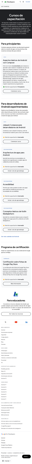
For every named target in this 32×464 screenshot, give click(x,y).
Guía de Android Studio (6, 405)
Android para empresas (6, 332)
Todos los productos (6, 447)
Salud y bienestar (5, 355)
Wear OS (3, 371)
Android (3, 330)
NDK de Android (5, 415)
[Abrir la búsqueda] (20, 2)
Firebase (3, 442)
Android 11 (3, 399)
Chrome (3, 440)
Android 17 (3, 384)
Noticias (3, 339)
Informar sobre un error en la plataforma (10, 421)
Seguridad (3, 334)
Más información (16, 283)
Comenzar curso (16, 91)
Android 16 (3, 387)
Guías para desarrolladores (7, 407)
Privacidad (3, 360)
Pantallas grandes (5, 369)
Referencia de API (5, 410)
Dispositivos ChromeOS (6, 373)
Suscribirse (27, 456)
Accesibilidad (8, 184)
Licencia (10, 453)
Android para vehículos (6, 376)
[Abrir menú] (2, 2)
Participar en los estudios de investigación (11, 428)
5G (2, 362)
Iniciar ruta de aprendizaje (16, 171)
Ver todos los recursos (16, 314)
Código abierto (4, 337)
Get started (5, 6)
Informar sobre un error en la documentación (11, 423)
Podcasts (3, 344)
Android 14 (3, 392)
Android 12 (3, 396)
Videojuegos (4, 350)
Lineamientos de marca (18, 453)
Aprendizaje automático (7, 353)
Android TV (3, 378)
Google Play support (6, 426)
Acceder (28, 1)
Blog (2, 342)
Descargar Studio (5, 412)
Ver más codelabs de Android (10, 236)
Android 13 (3, 394)
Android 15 (3, 389)
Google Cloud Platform (6, 445)
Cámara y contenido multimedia (9, 357)
